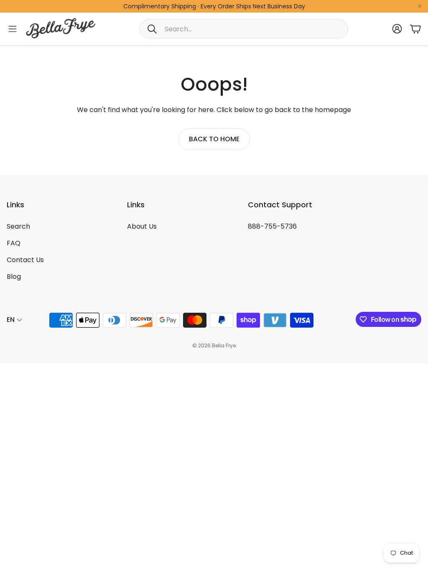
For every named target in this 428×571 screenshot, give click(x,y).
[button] (244, 29)
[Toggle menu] (12, 29)
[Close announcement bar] (419, 6)
